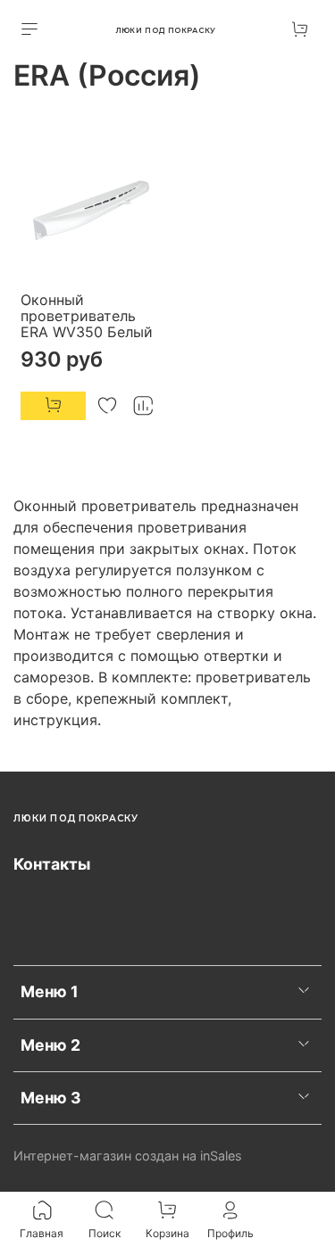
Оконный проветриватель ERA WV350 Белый (87, 316)
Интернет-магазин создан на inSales (127, 1155)
